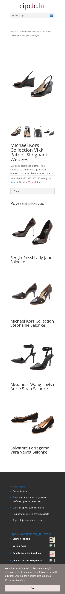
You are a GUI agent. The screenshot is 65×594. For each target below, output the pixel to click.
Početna (14, 31)
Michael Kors (34, 182)
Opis (16, 191)
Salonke (24, 31)
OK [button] (32, 588)
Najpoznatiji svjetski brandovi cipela (31, 513)
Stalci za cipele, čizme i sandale (28, 507)
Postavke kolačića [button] (15, 580)
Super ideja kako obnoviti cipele (29, 520)
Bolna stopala (20, 491)
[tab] (32, 191)
